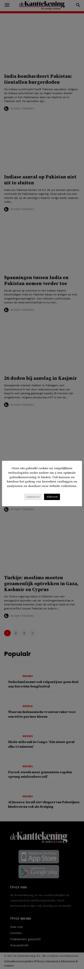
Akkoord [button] (51, 496)
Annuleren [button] (33, 496)
